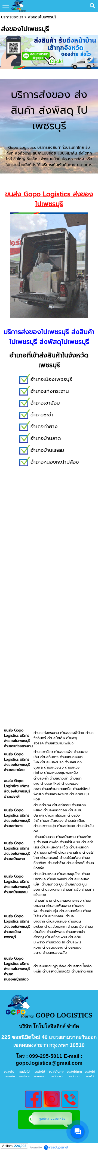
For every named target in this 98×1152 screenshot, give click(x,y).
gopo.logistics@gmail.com (49, 1063)
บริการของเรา (12, 17)
